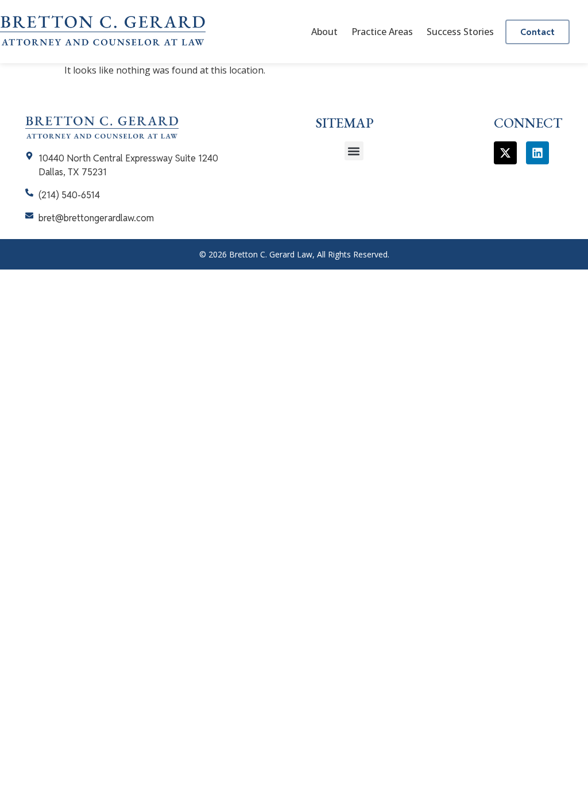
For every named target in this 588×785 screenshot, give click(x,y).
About (324, 31)
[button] (354, 150)
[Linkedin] (537, 152)
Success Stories (460, 31)
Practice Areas (382, 31)
